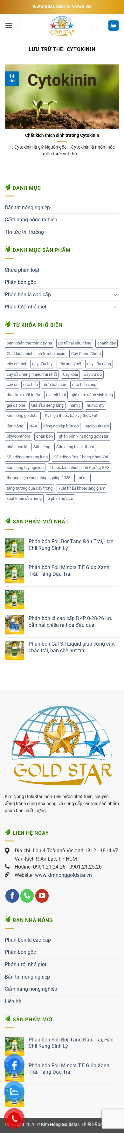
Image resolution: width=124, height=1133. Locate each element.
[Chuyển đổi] (115, 294)
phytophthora (18, 436)
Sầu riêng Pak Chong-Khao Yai (81, 457)
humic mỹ (95, 405)
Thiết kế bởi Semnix (100, 1124)
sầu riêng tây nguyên (25, 467)
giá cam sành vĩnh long (92, 394)
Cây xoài (70, 374)
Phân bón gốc (20, 282)
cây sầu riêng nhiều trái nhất (32, 374)
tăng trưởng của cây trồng (29, 488)
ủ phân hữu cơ (60, 498)
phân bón (44, 436)
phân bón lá (17, 446)
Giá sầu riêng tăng (47, 405)
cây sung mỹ (70, 363)
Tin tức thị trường (24, 232)
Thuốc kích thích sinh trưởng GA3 (79, 467)
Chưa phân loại (22, 270)
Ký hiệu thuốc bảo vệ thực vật (71, 415)
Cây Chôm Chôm (86, 353)
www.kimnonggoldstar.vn (63, 875)
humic (75, 405)
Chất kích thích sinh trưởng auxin (36, 353)
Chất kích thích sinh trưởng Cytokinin (62, 135)
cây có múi (16, 363)
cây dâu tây (42, 363)
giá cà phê (16, 405)
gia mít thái (56, 394)
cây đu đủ (93, 374)
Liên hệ (13, 1001)
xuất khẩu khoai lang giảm (82, 488)
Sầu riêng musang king (27, 457)
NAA (33, 426)
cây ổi (12, 384)
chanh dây (106, 343)
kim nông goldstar (23, 415)
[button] (8, 25)
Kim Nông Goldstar (60, 1124)
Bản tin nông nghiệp (27, 207)
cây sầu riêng (99, 363)
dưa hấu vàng (84, 384)
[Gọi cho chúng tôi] (27, 896)
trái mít (82, 477)
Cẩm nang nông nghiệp (31, 220)
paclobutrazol (97, 426)
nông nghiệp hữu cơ (61, 426)
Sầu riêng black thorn (75, 446)
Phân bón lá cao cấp (28, 295)
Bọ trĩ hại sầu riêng (74, 343)
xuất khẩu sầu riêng (24, 498)
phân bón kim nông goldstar (83, 436)
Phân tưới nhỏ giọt (25, 307)
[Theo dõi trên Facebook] (12, 896)
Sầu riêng (41, 446)
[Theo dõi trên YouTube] (42, 896)
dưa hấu (30, 384)
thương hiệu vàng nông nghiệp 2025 (38, 477)
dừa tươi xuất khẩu (23, 394)
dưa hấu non (55, 384)
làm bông (15, 426)
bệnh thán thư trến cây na (29, 343)
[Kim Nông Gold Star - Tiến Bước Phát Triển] (62, 25)
